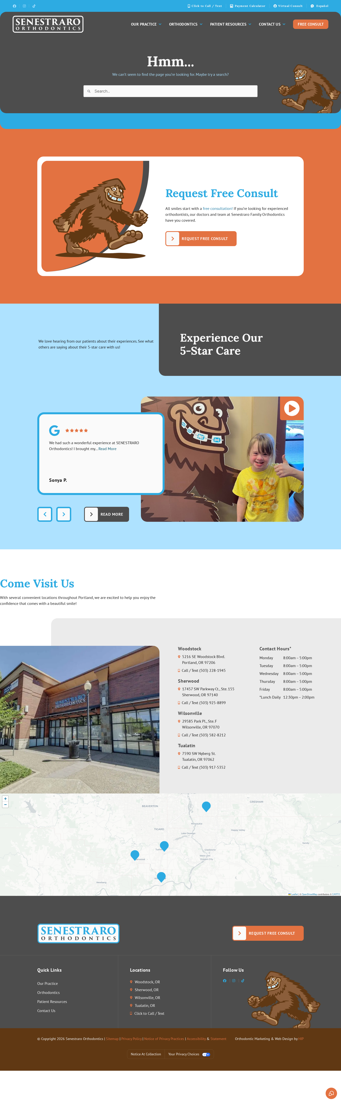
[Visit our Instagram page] (24, 6)
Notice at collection (146, 1054)
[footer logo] (78, 933)
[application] (170, 844)
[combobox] (170, 91)
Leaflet (294, 894)
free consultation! (218, 208)
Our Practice (47, 983)
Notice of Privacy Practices (164, 1038)
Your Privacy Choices (183, 1054)
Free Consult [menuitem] (311, 24)
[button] (164, 846)
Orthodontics (48, 992)
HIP (301, 1038)
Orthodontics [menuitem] (183, 24)
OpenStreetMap (309, 894)
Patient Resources (52, 1001)
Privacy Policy (131, 1038)
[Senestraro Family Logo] (48, 24)
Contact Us (46, 1010)
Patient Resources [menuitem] (228, 24)
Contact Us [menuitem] (270, 24)
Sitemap (112, 1038)
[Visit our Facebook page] (14, 6)
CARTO (336, 894)
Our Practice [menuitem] (144, 24)
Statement (218, 1038)
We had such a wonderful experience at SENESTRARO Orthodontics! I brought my (94, 445)
